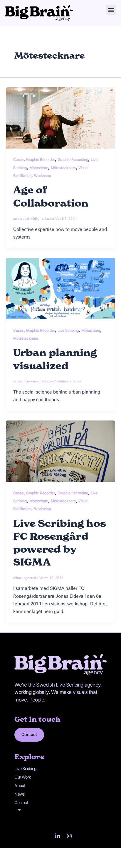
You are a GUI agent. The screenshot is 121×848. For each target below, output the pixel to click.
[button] (111, 10)
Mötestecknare (63, 168)
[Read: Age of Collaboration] (60, 117)
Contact (21, 802)
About (19, 785)
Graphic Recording (73, 159)
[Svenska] (60, 810)
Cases (18, 159)
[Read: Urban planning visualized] (60, 288)
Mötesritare (38, 168)
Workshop (42, 175)
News (19, 793)
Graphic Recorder (40, 159)
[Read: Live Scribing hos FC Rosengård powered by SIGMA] (60, 451)
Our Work (22, 776)
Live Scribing (68, 330)
